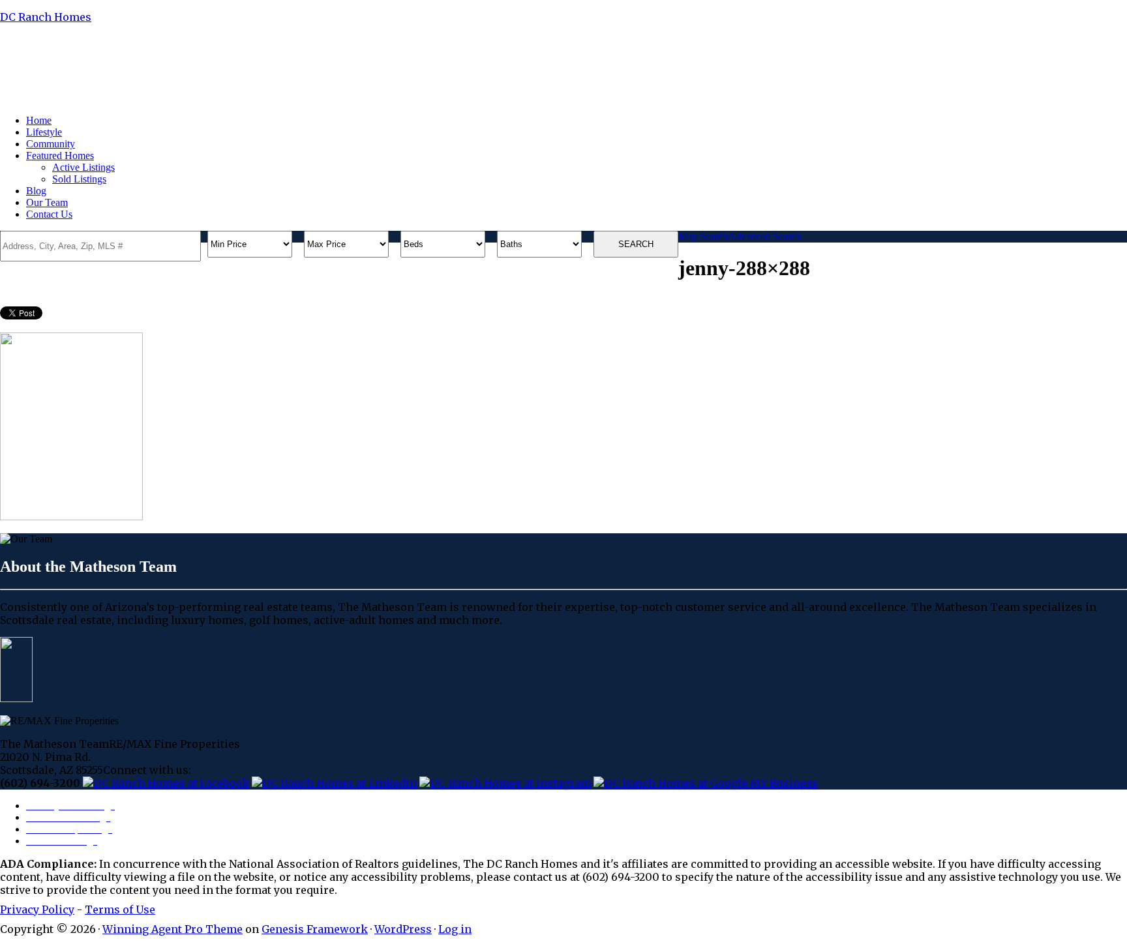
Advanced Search (764, 236)
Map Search (703, 236)
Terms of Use (120, 909)
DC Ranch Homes (45, 16)
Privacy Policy (37, 909)
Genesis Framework (315, 929)
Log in (455, 929)
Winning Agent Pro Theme (172, 929)
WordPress (403, 929)
